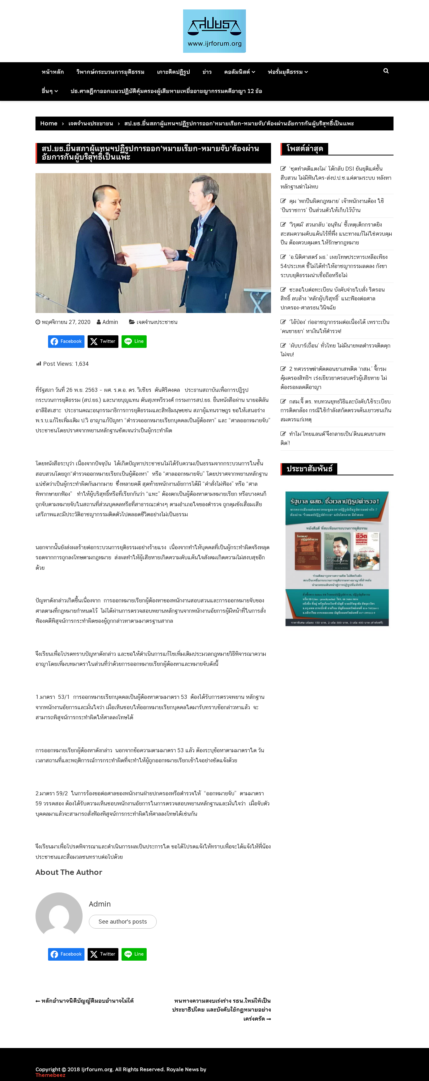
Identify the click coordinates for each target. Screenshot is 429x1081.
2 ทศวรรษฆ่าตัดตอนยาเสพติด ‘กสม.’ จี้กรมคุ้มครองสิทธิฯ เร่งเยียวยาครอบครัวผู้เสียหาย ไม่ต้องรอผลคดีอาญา (333, 377)
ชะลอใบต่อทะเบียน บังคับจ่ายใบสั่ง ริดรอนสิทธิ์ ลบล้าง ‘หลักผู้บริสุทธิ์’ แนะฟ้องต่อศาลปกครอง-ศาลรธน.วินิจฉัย (332, 298)
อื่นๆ (47, 91)
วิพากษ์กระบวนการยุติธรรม (110, 71)
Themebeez (50, 1075)
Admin (110, 322)
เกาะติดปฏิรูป (173, 71)
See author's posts (123, 921)
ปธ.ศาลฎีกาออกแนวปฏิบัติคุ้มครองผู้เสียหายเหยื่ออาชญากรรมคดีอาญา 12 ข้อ (166, 91)
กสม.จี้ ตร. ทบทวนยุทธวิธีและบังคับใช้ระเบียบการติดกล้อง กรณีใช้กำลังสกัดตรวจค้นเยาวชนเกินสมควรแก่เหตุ (335, 410)
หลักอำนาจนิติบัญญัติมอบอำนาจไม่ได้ (87, 1000)
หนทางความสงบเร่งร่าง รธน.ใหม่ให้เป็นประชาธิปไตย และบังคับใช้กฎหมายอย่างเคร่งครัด (221, 1009)
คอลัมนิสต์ (237, 71)
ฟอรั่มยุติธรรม (285, 71)
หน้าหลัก (53, 71)
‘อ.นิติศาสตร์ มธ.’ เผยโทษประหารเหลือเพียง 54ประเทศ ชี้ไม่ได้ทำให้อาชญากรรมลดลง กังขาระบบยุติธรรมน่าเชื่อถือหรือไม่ (334, 266)
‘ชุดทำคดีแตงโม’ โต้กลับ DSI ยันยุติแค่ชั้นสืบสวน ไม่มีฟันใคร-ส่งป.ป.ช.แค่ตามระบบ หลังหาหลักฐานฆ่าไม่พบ (335, 177)
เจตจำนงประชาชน (157, 322)
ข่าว (207, 71)
